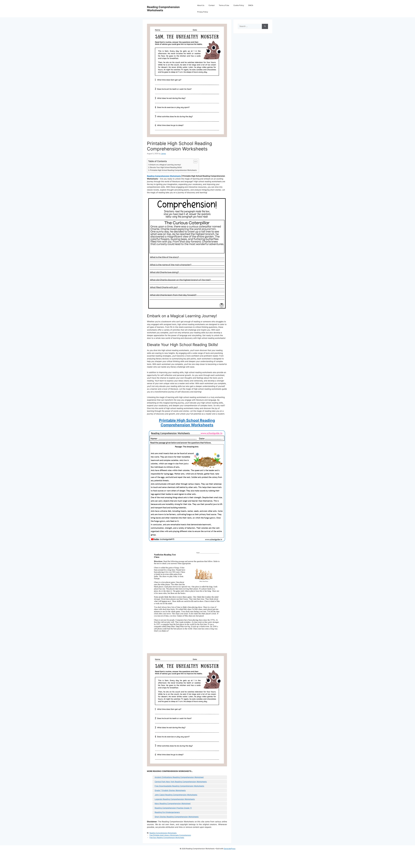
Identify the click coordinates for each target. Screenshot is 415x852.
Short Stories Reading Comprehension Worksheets (177, 817)
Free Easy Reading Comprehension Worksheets (166, 837)
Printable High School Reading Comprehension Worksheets (173, 170)
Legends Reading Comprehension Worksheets (175, 799)
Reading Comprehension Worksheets (164, 176)
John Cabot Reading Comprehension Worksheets (176, 795)
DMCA (250, 5)
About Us (200, 5)
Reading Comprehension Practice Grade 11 (173, 808)
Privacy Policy (202, 12)
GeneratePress (229, 849)
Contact (212, 5)
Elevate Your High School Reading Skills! (166, 167)
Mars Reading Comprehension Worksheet (173, 803)
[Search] (265, 26)
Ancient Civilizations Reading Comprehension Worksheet (179, 777)
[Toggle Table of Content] (194, 161)
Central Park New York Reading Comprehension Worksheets (181, 782)
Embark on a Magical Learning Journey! (165, 165)
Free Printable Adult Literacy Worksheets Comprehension (170, 835)
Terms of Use (224, 5)
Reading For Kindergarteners (167, 812)
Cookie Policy (238, 5)
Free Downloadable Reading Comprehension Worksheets (179, 786)
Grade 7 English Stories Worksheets (170, 790)
